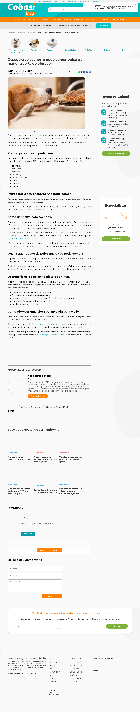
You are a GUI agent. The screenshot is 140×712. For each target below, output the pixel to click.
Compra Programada (44, 2)
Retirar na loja (84, 2)
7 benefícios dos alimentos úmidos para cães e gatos (45, 459)
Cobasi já (96, 2)
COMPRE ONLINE (77, 659)
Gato (25, 20)
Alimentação (13, 452)
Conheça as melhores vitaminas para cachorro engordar (70, 491)
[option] (16, 45)
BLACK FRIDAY (76, 662)
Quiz (98, 20)
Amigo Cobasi (59, 2)
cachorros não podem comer (22, 238)
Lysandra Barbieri (116, 228)
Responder (28, 534)
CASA (52, 675)
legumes (52, 324)
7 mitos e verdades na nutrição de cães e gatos (71, 459)
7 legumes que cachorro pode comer (19, 458)
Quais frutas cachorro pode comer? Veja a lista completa (19, 491)
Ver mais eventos (116, 153)
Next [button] (125, 218)
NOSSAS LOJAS (76, 665)
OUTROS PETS (56, 669)
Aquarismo (44, 20)
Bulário (105, 20)
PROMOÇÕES (75, 669)
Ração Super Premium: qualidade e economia (46, 491)
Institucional (90, 20)
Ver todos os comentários (49, 550)
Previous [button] (106, 218)
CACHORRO (55, 662)
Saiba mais (116, 239)
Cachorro (17, 20)
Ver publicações (38, 396)
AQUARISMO (55, 672)
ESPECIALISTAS (76, 672)
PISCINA (53, 679)
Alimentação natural (31, 407)
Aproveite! (103, 25)
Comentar (52, 596)
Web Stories (78, 20)
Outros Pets (33, 20)
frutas (42, 324)
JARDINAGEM (55, 682)
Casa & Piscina (56, 20)
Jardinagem (68, 20)
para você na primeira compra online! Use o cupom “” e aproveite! (60, 25)
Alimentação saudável (57, 407)
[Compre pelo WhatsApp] (27, 692)
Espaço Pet (72, 2)
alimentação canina (47, 335)
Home (53, 659)
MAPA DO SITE (75, 682)
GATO (52, 665)
